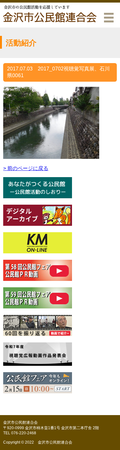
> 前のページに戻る (25, 168)
